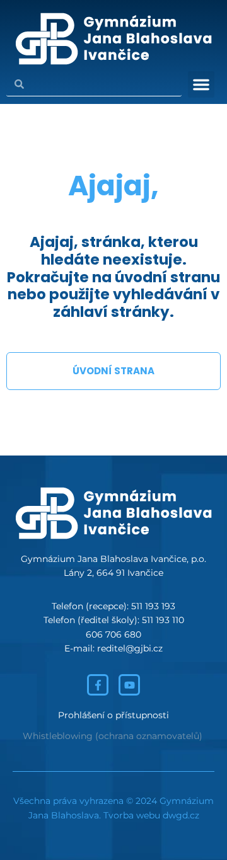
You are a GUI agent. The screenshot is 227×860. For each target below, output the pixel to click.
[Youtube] (129, 685)
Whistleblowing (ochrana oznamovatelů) (112, 736)
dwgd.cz (181, 815)
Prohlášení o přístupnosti (113, 715)
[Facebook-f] (97, 685)
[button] (201, 84)
